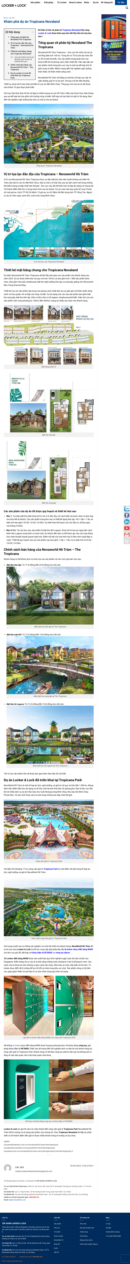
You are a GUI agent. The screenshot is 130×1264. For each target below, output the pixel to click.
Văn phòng (83, 1236)
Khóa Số (57, 1244)
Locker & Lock (44, 33)
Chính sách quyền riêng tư (89, 1244)
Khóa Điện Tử (58, 1240)
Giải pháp (48, 2)
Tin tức (12, 18)
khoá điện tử (14, 1048)
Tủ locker (57, 1232)
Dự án (96, 2)
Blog (6, 18)
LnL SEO (19, 1167)
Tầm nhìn (83, 1224)
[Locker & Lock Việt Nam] (14, 5)
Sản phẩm (35, 2)
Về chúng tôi (107, 2)
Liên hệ (56, 1252)
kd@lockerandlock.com (17, 1200)
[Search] (127, 7)
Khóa (86, 2)
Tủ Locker (62, 2)
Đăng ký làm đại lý (86, 1240)
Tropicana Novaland (71, 30)
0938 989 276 (37, 1257)
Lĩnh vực (57, 1228)
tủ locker (16, 1045)
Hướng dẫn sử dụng (113, 1232)
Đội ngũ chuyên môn (87, 1228)
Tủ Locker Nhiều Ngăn (113, 1236)
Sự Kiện (108, 1228)
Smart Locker (75, 2)
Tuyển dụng (84, 1232)
